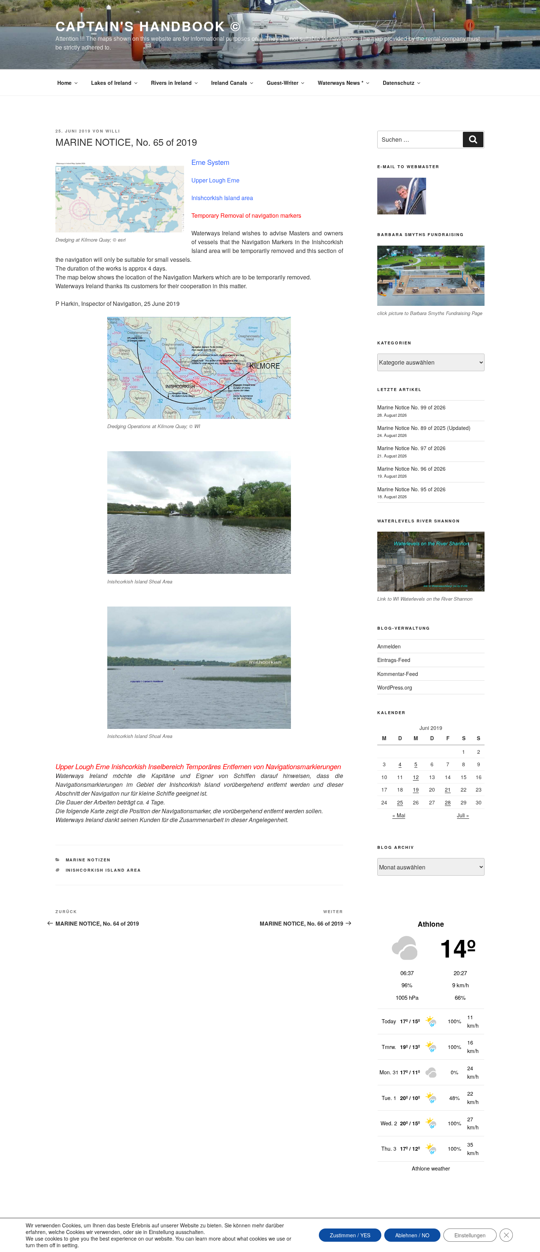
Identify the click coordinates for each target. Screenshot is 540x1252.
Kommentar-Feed (397, 673)
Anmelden (389, 646)
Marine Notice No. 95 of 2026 (411, 489)
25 (400, 802)
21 (448, 789)
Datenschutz (398, 82)
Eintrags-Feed (393, 659)
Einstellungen (470, 1235)
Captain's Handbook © (148, 25)
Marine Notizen (88, 859)
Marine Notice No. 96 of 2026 (411, 468)
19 (416, 789)
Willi (112, 131)
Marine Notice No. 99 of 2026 (411, 407)
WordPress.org (394, 687)
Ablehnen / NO (412, 1235)
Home (64, 82)
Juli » (463, 815)
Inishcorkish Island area (103, 870)
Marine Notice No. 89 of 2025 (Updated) (424, 427)
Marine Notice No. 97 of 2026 (411, 448)
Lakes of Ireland (111, 82)
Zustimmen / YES (350, 1235)
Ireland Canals (229, 82)
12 (416, 777)
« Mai (398, 815)
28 (448, 802)
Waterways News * (340, 82)
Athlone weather (431, 1168)
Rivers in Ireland (171, 82)
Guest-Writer (282, 82)
